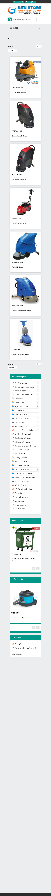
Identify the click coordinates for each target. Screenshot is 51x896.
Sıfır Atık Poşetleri (21, 391)
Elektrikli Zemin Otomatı (19, 223)
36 (38, 46)
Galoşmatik (19, 399)
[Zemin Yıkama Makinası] (25, 115)
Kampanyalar (20, 501)
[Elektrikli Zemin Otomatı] (25, 202)
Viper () (18, 644)
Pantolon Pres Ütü (21, 462)
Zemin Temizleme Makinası (25, 395)
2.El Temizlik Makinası (19, 92)
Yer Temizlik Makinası (19, 180)
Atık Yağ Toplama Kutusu (24, 466)
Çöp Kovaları (19, 403)
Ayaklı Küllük (19, 410)
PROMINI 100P (15, 613)
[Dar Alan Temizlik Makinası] (25, 333)
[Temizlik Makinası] (25, 246)
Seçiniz (11, 50)
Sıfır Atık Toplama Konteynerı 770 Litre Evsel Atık (25, 559)
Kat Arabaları (19, 422)
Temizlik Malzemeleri (22, 469)
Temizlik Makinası (17, 267)
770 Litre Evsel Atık (16, 554)
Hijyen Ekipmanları (21, 407)
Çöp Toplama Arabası (23, 438)
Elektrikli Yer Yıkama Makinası (21, 311)
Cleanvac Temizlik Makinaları (25, 477)
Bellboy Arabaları (21, 458)
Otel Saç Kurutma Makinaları (25, 446)
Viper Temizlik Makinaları (24, 473)
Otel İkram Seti (20, 454)
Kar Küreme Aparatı (22, 450)
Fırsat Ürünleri (20, 509)
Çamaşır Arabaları (21, 426)
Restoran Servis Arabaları (24, 430)
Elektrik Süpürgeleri (22, 418)
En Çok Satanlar (20, 505)
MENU (15, 28)
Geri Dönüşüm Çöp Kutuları (25, 387)
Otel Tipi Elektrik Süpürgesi (19, 618)
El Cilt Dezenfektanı (21, 414)
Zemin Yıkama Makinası (19, 136)
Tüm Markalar (17, 654)
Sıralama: (11, 47)
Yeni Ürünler (19, 493)
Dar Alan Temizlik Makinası (20, 354)
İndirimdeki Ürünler (21, 497)
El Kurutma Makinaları (23, 442)
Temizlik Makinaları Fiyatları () (26, 648)
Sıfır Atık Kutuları (21, 383)
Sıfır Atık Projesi (20, 485)
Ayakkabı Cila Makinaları (23, 434)
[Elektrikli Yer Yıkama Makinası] (25, 290)
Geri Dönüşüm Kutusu (23, 481)
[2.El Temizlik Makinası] (25, 71)
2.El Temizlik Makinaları (23, 489)
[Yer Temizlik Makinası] (25, 159)
